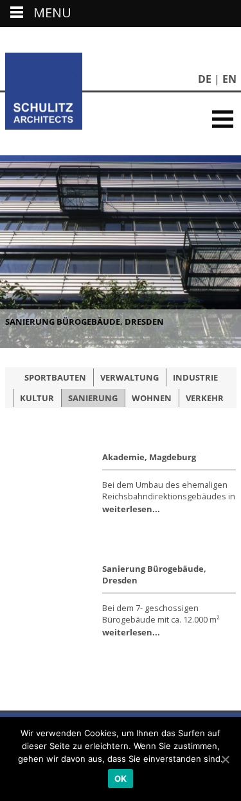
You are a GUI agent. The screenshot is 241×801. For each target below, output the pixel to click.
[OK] (225, 759)
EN (229, 79)
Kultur (37, 398)
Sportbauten (55, 377)
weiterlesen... (131, 509)
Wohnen (152, 398)
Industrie (195, 377)
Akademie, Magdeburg (149, 457)
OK (120, 778)
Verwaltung (129, 377)
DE (204, 79)
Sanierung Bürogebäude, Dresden (84, 321)
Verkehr (205, 398)
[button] (223, 119)
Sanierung (93, 398)
